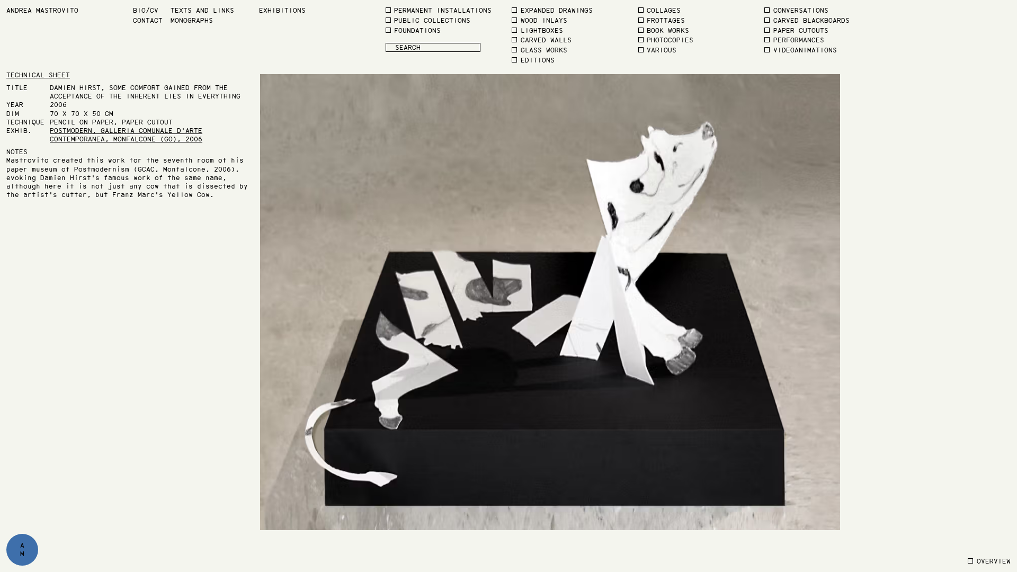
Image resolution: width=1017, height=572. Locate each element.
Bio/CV (145, 10)
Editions (538, 60)
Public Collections (432, 20)
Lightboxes (542, 30)
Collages (664, 10)
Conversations (800, 10)
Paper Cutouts (800, 30)
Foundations (417, 30)
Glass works (544, 50)
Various (661, 50)
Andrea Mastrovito (42, 10)
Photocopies (670, 40)
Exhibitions (282, 10)
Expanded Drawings (557, 10)
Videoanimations (805, 50)
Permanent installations (443, 10)
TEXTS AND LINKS (202, 10)
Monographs (192, 20)
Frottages (666, 20)
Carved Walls (546, 40)
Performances (798, 40)
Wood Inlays (544, 20)
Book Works (668, 30)
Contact (148, 20)
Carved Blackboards (811, 20)
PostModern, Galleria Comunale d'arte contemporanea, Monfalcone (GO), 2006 (126, 135)
